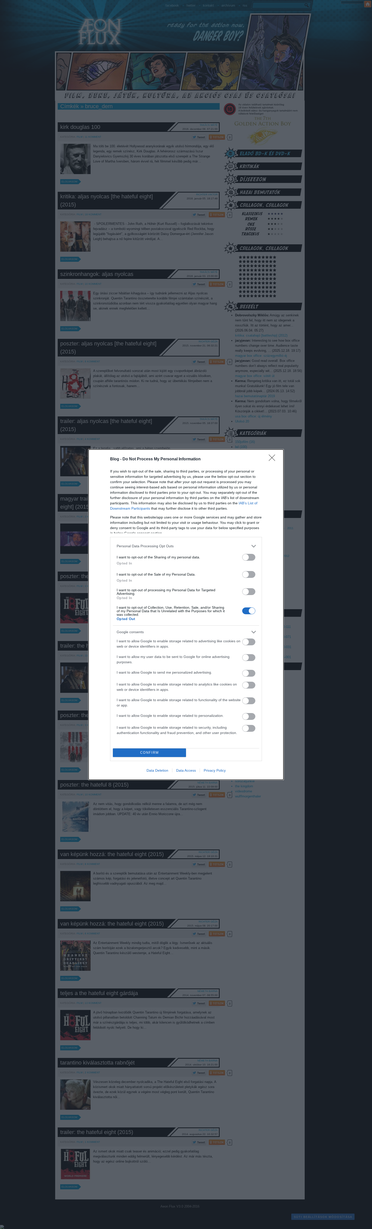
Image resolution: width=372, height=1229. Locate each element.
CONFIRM (149, 752)
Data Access (186, 770)
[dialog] (186, 615)
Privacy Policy (215, 770)
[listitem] (186, 546)
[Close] (273, 459)
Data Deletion (157, 770)
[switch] (248, 557)
